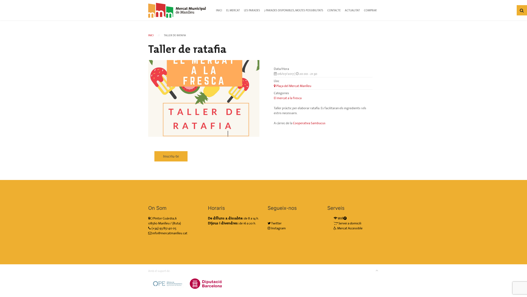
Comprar (370, 10)
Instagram (278, 228)
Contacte (334, 10)
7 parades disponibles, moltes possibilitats (293, 10)
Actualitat (352, 10)
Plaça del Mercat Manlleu (293, 85)
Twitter (276, 223)
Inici (219, 10)
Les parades (252, 10)
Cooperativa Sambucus (309, 123)
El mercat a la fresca (288, 98)
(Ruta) (176, 223)
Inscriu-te (171, 156)
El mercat (233, 10)
